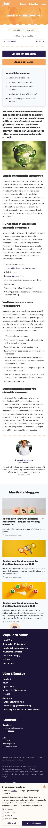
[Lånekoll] (6, 4)
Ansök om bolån (24, 61)
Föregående (11, 41)
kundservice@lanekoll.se (12, 728)
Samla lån (7, 698)
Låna (7, 381)
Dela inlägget (32, 30)
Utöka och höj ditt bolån (14, 690)
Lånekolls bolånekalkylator (15, 647)
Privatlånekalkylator (12, 651)
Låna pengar (8, 663)
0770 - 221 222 (8, 731)
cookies (14, 791)
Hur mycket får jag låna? (14, 644)
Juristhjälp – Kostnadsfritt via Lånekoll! (21, 709)
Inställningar (10, 812)
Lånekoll (6, 678)
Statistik (8, 815)
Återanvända (11, 276)
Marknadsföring (11, 818)
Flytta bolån (8, 686)
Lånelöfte (7, 640)
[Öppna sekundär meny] (44, 3)
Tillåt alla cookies (34, 823)
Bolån (23, 3)
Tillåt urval (11, 823)
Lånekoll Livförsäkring (13, 701)
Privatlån (33, 3)
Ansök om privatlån (24, 53)
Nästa (38, 41)
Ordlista (6, 659)
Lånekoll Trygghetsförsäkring (16, 705)
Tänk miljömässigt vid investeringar (20, 268)
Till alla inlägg (16, 30)
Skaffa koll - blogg (11, 655)
